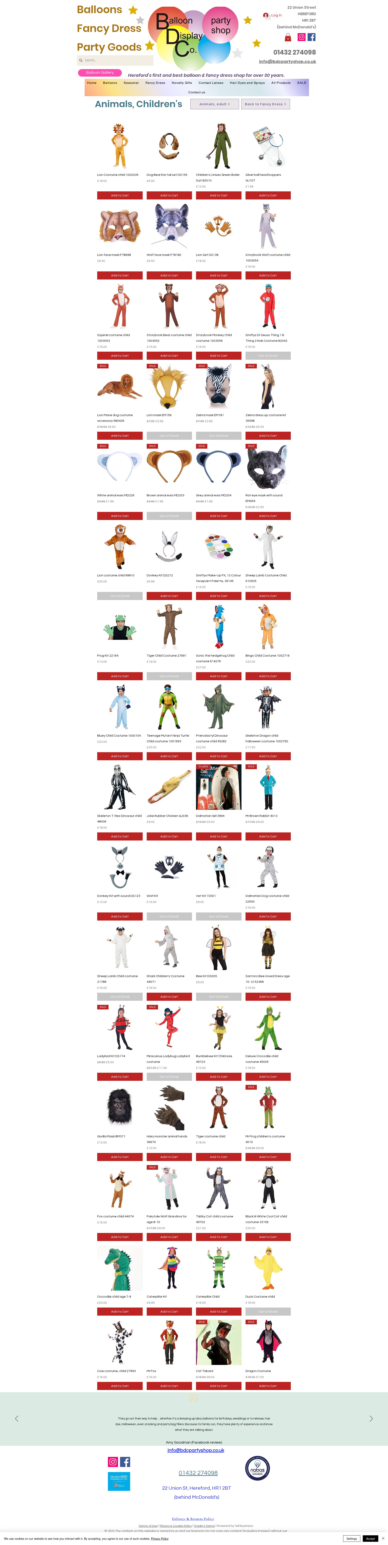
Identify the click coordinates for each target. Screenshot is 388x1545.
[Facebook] (311, 37)
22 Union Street (301, 7)
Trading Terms (204, 1526)
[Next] (371, 1419)
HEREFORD (307, 13)
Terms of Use (148, 1526)
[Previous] (16, 1419)
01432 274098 (294, 52)
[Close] (383, 1538)
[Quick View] (120, 146)
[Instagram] (302, 37)
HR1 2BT (309, 20)
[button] (288, 37)
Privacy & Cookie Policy (176, 1526)
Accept (370, 1539)
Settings (352, 1539)
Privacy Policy (160, 1539)
